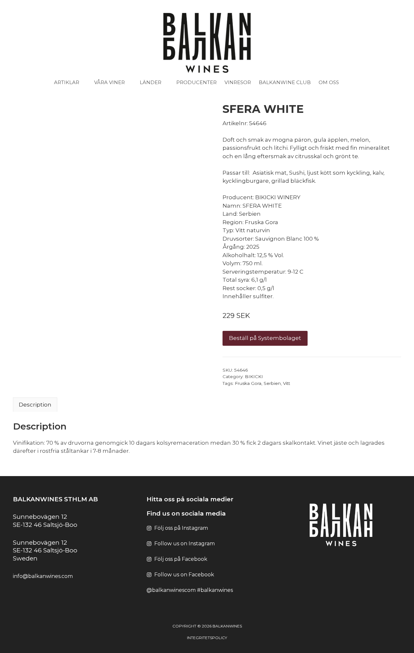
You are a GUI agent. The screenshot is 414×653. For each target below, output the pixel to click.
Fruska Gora (248, 383)
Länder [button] (150, 82)
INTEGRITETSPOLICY (207, 637)
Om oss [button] (329, 82)
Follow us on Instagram (184, 543)
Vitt (286, 383)
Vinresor (237, 82)
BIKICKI (254, 376)
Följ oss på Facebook (180, 559)
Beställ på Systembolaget (265, 338)
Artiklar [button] (66, 82)
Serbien (272, 383)
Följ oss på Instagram (181, 528)
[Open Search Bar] (357, 82)
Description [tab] (35, 404)
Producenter (196, 82)
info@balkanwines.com (43, 576)
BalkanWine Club (285, 82)
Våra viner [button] (109, 82)
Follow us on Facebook (184, 574)
